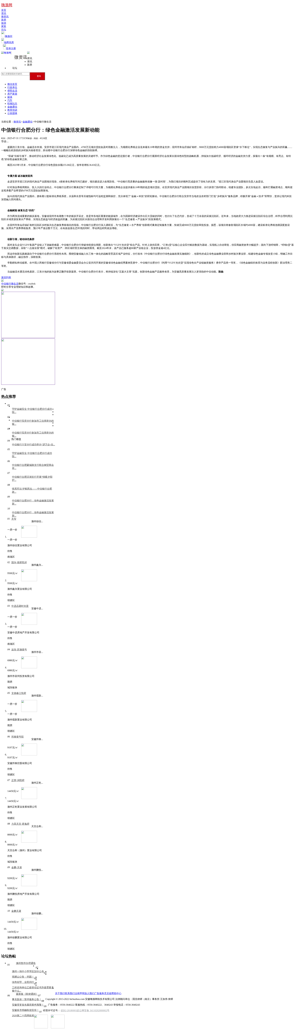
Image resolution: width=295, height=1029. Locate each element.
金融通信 (12, 106)
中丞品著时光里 (20, 606)
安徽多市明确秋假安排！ (25, 1010)
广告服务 (99, 993)
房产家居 (12, 94)
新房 (3, 19)
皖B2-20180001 (69, 1010)
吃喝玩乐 (12, 103)
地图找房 (9, 42)
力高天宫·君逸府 (20, 824)
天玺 (13, 519)
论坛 (3, 29)
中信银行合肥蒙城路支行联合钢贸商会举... (33, 467)
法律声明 (80, 993)
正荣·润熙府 (17, 780)
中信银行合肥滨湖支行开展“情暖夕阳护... (32, 478)
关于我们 (60, 993)
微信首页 (12, 84)
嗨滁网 (6, 5)
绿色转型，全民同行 (23, 982)
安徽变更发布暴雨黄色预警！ (28, 1004)
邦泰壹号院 (17, 736)
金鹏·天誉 (16, 867)
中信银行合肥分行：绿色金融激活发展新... (33, 502)
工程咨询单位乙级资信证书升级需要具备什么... (33, 989)
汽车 (9, 100)
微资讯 (5, 16)
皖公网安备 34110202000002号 (93, 1010)
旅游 (3, 23)
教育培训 (12, 110)
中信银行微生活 (9, 283)
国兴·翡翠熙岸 (19, 562)
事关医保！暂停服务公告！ (26, 999)
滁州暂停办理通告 (26, 963)
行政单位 (12, 87)
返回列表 (6, 277)
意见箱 (108, 993)
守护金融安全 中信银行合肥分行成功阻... (32, 411)
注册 (13, 48)
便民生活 (12, 90)
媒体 (9, 97)
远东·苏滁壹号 (19, 649)
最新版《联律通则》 (27, 994)
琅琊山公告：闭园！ (23, 976)
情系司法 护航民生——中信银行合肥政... (32, 490)
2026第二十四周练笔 (23, 1015)
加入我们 (89, 993)
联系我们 (70, 993)
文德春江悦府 (18, 693)
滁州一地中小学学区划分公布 (28, 971)
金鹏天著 (16, 911)
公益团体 (12, 113)
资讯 (3, 13)
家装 (3, 26)
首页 (3, 10)
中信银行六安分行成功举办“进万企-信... (33, 444)
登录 (8, 48)
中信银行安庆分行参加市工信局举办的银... (33, 422)
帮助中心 (116, 993)
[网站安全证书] (8, 1024)
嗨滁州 (8, 36)
